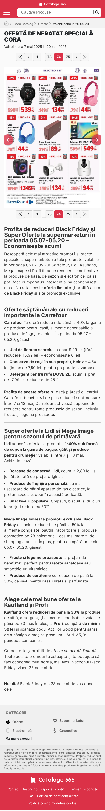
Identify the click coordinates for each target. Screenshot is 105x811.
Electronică (22, 730)
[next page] (77, 57)
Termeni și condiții (84, 789)
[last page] (85, 57)
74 (59, 57)
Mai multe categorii (19, 738)
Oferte (43, 24)
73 (49, 57)
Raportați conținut (54, 789)
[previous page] (28, 57)
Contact (14, 789)
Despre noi (30, 789)
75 (68, 57)
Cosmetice (68, 730)
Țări (30, 796)
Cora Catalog (23, 24)
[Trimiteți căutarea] (97, 12)
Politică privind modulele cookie (52, 803)
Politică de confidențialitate (57, 796)
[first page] (20, 57)
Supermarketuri (72, 720)
